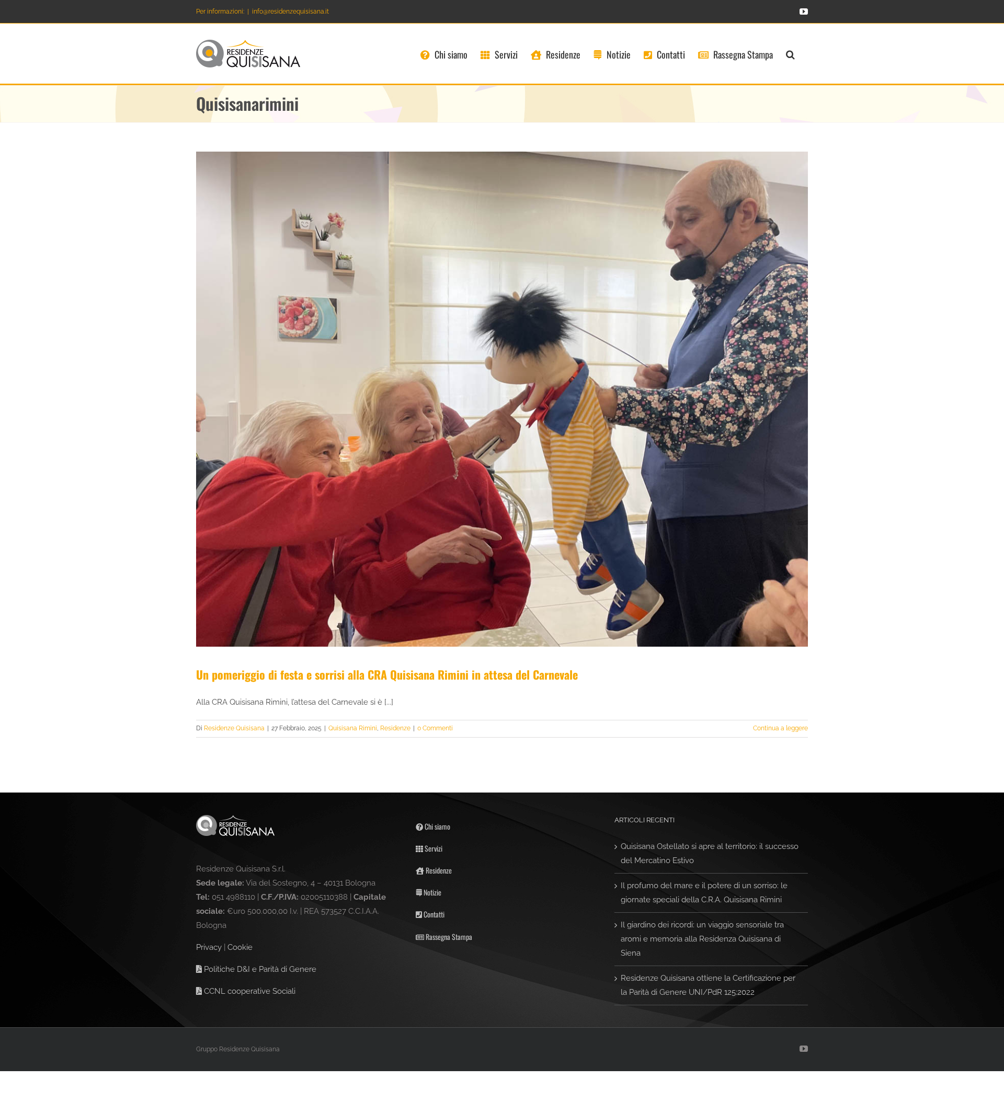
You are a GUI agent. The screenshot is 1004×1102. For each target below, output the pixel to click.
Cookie (240, 947)
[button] (790, 54)
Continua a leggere (780, 728)
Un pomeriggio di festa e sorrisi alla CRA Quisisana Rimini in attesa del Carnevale (387, 674)
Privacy (209, 947)
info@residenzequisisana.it (290, 11)
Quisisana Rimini (352, 728)
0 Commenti (435, 728)
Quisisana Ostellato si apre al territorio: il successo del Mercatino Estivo (709, 853)
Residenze (395, 728)
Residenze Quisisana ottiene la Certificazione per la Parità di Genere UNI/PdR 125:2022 (708, 985)
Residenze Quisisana (234, 728)
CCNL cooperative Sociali (248, 991)
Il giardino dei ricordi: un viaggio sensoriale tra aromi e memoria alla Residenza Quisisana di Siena (702, 939)
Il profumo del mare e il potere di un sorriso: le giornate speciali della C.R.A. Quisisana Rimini (704, 892)
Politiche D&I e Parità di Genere (259, 969)
